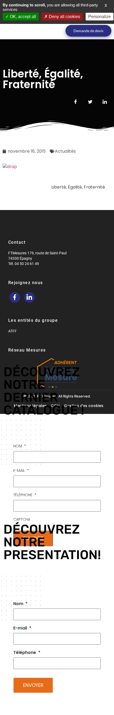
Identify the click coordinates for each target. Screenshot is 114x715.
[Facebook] (15, 297)
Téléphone (24, 495)
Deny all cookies (64, 16)
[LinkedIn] (29, 297)
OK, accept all (22, 16)
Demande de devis (88, 30)
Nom (19, 446)
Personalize (99, 16)
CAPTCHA (21, 519)
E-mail (21, 470)
